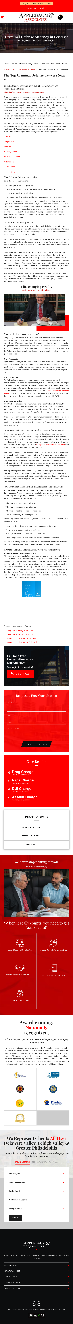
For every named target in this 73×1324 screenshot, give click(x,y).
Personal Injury (39, 1162)
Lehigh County (15, 1208)
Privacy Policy (53, 1309)
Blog (55, 1255)
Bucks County (15, 1191)
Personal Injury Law (30, 836)
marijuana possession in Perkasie (50, 445)
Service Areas (46, 1255)
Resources (63, 1255)
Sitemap (62, 1309)
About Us (14, 1255)
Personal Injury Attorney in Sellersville (22, 642)
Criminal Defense (22, 1162)
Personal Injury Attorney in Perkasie (21, 638)
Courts (22, 1255)
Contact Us (36, 1258)
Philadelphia (14, 1173)
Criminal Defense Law (31, 827)
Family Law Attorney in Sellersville (20, 634)
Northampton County (18, 1199)
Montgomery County (18, 1182)
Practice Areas (36, 816)
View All (15, 1218)
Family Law (30, 844)
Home (6, 64)
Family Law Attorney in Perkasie (19, 631)
